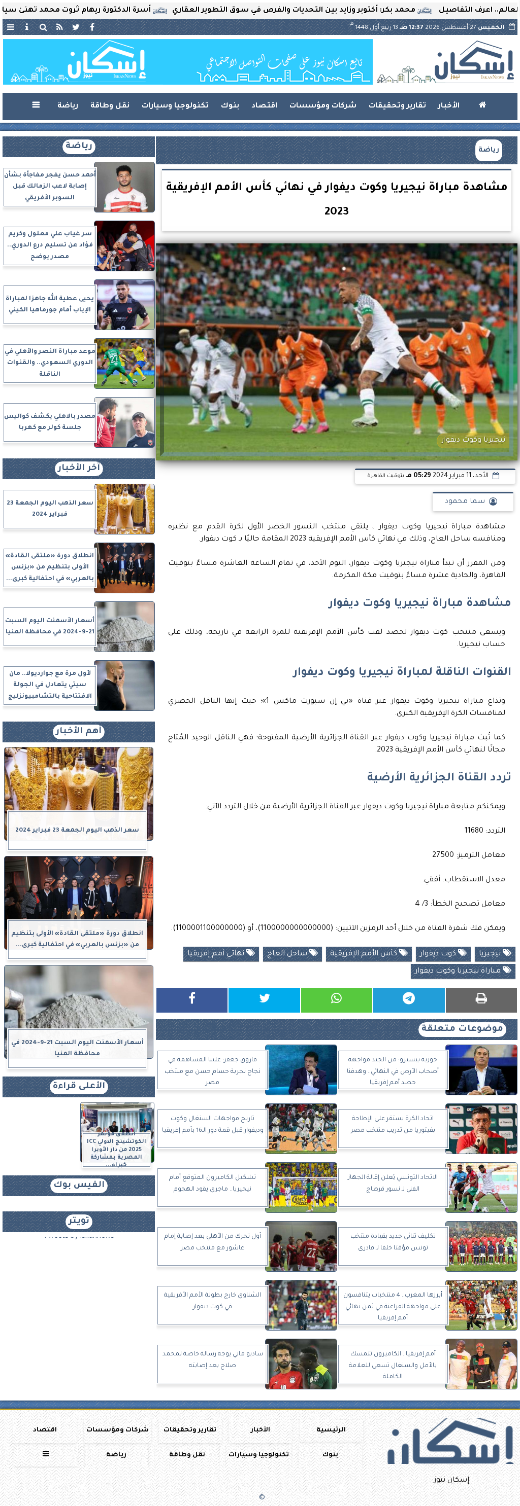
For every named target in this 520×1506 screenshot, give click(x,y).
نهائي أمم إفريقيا (216, 954)
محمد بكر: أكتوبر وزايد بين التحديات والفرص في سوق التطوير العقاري (335, 11)
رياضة (67, 106)
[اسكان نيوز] (188, 62)
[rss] (59, 27)
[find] (43, 27)
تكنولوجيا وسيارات (175, 106)
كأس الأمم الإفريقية (364, 954)
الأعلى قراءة (79, 1087)
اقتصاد (264, 106)
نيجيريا (491, 954)
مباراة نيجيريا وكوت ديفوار (459, 971)
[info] (27, 27)
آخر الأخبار (79, 469)
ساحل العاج (288, 954)
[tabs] (11, 27)
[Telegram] (409, 1000)
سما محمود (465, 502)
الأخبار (449, 106)
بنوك (230, 106)
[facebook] (92, 27)
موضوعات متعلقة (462, 1029)
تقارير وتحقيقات (397, 106)
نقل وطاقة (109, 106)
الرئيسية (331, 1430)
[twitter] (76, 27)
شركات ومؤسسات (322, 106)
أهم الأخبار (79, 732)
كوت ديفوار (439, 954)
